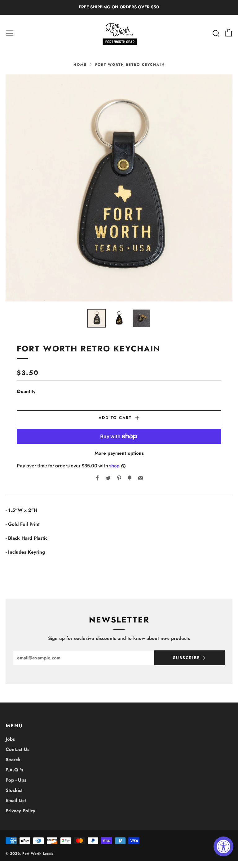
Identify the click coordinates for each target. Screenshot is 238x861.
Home (80, 64)
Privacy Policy (20, 810)
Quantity (26, 391)
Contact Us (17, 749)
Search (13, 759)
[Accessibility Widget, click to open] (223, 846)
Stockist (14, 790)
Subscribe (186, 658)
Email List (16, 800)
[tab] (96, 318)
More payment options (119, 453)
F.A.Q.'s (14, 769)
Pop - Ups (16, 780)
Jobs (10, 739)
